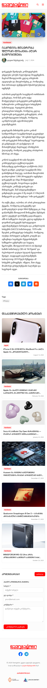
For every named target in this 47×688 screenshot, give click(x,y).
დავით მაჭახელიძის (28, 666)
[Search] (38, 5)
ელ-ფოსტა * (8, 595)
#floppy (6, 301)
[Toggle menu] (43, 4)
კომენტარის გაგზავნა (15, 627)
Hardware (7, 42)
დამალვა (39, 574)
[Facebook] (20, 654)
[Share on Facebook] (10, 283)
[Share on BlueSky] (29, 283)
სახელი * (7, 586)
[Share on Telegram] (23, 283)
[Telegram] (26, 654)
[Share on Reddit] (36, 283)
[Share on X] (17, 283)
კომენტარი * (8, 605)
